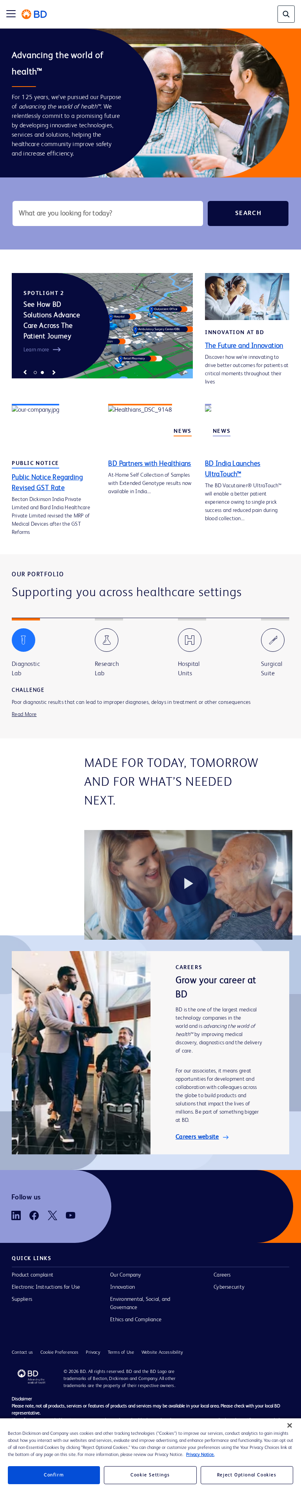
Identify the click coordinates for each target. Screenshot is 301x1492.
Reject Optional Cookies (247, 1475)
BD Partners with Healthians (149, 463)
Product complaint (32, 1276)
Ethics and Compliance (135, 1321)
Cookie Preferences (59, 1353)
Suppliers (22, 1300)
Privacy (93, 1353)
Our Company (125, 1276)
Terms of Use (121, 1353)
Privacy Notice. (200, 1454)
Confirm (54, 1475)
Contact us (22, 1353)
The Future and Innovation (244, 345)
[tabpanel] (102, 325)
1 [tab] (35, 372)
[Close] (289, 1425)
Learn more (36, 350)
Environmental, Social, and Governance (140, 1304)
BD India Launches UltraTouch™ (233, 469)
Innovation (122, 1288)
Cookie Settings (150, 1475)
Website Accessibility (162, 1353)
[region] (150, 1455)
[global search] (286, 14)
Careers (222, 1276)
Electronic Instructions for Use (46, 1288)
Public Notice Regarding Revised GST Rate (47, 483)
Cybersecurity (229, 1288)
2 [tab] (42, 372)
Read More (24, 715)
